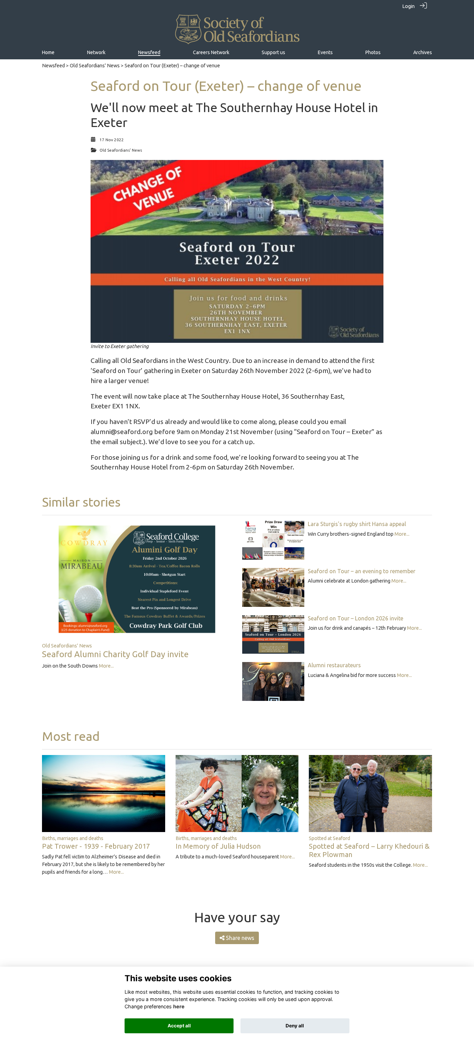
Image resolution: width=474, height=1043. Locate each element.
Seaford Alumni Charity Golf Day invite (115, 654)
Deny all (295, 1025)
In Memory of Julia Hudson (218, 846)
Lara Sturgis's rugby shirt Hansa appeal (357, 524)
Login (408, 6)
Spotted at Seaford (329, 838)
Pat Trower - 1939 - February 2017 (96, 846)
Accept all (179, 1025)
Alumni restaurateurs (334, 665)
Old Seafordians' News (95, 65)
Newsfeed (53, 65)
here (179, 1006)
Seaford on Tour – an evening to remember (361, 571)
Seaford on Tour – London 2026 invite (355, 618)
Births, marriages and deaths (72, 838)
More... (106, 666)
